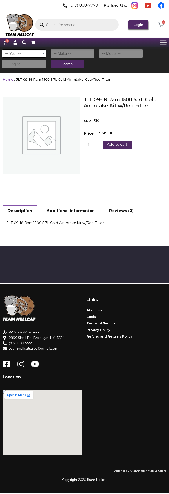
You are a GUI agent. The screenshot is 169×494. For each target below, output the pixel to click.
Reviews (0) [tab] (121, 210)
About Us (94, 310)
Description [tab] (19, 210)
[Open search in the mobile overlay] (77, 25)
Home (8, 79)
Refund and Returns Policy (109, 336)
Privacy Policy (98, 330)
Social (92, 317)
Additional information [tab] (71, 210)
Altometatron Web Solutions (148, 470)
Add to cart (117, 144)
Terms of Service (101, 323)
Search (67, 64)
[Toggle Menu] (163, 42)
